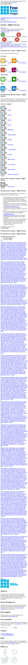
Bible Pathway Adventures (14, 30)
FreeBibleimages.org (8, 214)
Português (10, 139)
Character (9, 21)
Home (2, 17)
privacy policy (18, 623)
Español (9, 119)
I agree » (7, 228)
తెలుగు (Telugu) (11, 159)
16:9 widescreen (22, 62)
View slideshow (4, 46)
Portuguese (3, 45)
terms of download (6, 42)
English (9, 110)
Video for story (11, 186)
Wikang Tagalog (11, 169)
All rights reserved (5, 31)
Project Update (11, 616)
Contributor (14, 21)
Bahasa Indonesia (12, 134)
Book (2, 21)
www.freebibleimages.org (8, 635)
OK (2, 3)
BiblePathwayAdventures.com (11, 206)
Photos (4, 17)
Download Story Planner (6, 236)
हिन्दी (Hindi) (10, 129)
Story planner (21, 46)
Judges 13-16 (4, 28)
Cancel (2, 91)
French (15, 45)
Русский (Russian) (12, 149)
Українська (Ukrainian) (13, 174)
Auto (2, 240)
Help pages (11, 642)
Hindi (19, 45)
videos (12, 643)
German (11, 45)
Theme (5, 21)
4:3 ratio (9, 62)
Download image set (12, 46)
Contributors (14, 17)
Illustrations (9, 17)
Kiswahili (10, 154)
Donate (3, 19)
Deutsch (9, 115)
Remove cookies (7, 3)
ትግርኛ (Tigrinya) (11, 164)
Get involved (20, 17)
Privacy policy (13, 2)
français (9, 124)
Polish (7, 45)
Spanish (24, 44)
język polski (10, 144)
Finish (13, 236)
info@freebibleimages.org (7, 633)
